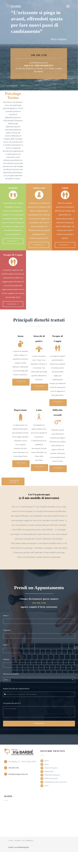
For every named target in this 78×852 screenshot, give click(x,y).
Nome (6, 616)
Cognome (7, 630)
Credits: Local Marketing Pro (18, 847)
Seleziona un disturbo (11, 674)
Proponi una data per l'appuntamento (16, 689)
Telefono (6, 659)
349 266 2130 (39, 55)
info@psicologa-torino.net (18, 774)
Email (6, 645)
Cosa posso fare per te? (12, 703)
